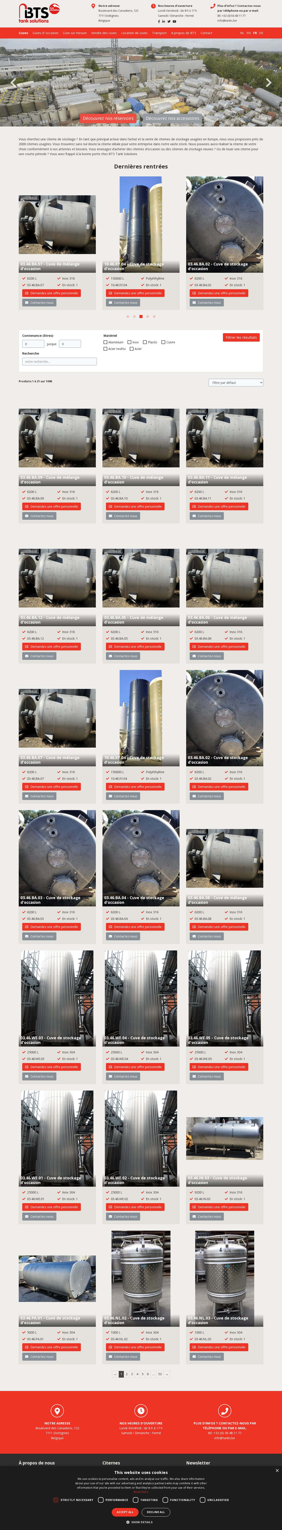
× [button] (277, 1470)
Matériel (110, 335)
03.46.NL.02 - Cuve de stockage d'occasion (134, 1320)
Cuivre (170, 342)
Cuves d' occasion (45, 33)
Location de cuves (134, 33)
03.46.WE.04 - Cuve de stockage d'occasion (134, 1040)
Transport (159, 33)
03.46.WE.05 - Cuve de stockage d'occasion (218, 1040)
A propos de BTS (183, 33)
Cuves (23, 33)
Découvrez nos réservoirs (108, 118)
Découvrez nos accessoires (172, 118)
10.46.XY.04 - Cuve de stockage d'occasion (134, 266)
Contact (206, 33)
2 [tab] (134, 316)
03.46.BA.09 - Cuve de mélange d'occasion (50, 480)
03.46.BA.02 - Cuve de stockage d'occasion (218, 266)
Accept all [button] (125, 1512)
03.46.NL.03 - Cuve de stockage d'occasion (218, 1320)
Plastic (152, 342)
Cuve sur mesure (75, 33)
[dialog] (141, 1498)
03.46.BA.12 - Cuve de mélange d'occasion (50, 620)
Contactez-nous (42, 302)
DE (261, 33)
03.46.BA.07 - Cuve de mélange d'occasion (50, 266)
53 (160, 1374)
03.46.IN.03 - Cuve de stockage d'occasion (217, 1180)
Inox (135, 342)
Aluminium (115, 342)
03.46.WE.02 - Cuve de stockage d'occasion (134, 1180)
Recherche (30, 353)
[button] (141, 1522)
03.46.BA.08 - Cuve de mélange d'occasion (217, 900)
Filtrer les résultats (241, 337)
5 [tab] (154, 316)
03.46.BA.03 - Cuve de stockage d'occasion (50, 900)
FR (255, 33)
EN (249, 33)
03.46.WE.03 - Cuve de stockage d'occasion (50, 1040)
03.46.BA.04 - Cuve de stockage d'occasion (134, 900)
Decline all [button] (156, 1512)
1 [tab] (128, 316)
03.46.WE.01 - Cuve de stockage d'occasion (50, 1180)
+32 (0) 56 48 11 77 (233, 16)
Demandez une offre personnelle (54, 293)
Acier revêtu (117, 349)
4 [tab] (147, 316)
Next (268, 82)
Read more (141, 1492)
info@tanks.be (227, 20)
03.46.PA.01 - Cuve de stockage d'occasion (50, 1320)
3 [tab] (141, 316)
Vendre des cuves (104, 33)
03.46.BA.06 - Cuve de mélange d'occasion (217, 620)
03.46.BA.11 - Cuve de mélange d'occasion (217, 480)
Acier (138, 349)
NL (242, 33)
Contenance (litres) (37, 335)
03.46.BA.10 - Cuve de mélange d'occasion (133, 480)
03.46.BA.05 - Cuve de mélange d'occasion (133, 620)
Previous (13, 82)
